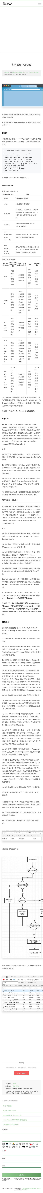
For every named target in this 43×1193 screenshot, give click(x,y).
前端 (14, 1083)
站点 (3, 1165)
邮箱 (4, 1158)
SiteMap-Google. (27, 1188)
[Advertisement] (21, 31)
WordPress (25, 1190)
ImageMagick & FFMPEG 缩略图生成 (15, 1120)
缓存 (17, 1086)
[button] (39, 3)
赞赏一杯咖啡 (21, 1073)
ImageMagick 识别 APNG (11, 1124)
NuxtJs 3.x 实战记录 (9, 1110)
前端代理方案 (7, 1106)
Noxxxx (7, 3)
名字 (4, 1151)
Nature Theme (36, 1188)
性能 (13, 1086)
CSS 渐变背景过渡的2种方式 (12, 1115)
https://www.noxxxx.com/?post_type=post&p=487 (25, 72)
